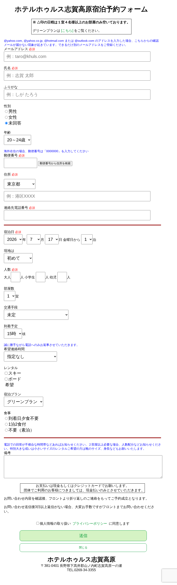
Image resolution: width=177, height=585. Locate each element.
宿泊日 (9, 232)
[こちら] (67, 30)
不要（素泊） (21, 430)
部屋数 (9, 288)
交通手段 (11, 307)
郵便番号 (11, 155)
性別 (7, 106)
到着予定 (11, 326)
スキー (14, 373)
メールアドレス (16, 49)
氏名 (7, 68)
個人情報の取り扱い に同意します (85, 523)
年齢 (7, 132)
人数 (7, 269)
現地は (9, 251)
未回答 (14, 123)
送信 (83, 535)
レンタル (11, 368)
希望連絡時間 (14, 349)
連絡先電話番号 (16, 207)
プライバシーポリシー (90, 523)
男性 (12, 111)
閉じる (83, 547)
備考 (7, 453)
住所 (7, 174)
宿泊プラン (12, 394)
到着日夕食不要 (23, 418)
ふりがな (11, 87)
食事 (7, 413)
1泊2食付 (17, 424)
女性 (12, 117)
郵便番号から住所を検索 (55, 163)
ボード (14, 379)
